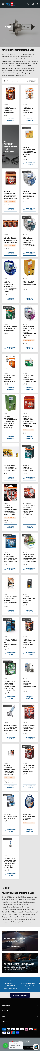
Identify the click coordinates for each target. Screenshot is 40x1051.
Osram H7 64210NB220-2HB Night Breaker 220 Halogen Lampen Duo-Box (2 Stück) (10, 195)
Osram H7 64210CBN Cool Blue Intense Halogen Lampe (28, 468)
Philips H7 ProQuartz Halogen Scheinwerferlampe (29, 685)
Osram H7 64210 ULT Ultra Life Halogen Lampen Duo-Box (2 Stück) (29, 378)
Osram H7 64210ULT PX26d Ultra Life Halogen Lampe (10, 328)
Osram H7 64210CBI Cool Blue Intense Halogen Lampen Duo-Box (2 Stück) (10, 728)
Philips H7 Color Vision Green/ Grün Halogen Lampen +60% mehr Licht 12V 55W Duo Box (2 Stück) (10, 686)
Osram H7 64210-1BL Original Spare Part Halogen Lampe (9, 378)
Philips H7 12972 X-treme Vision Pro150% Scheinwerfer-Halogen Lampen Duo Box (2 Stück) (29, 241)
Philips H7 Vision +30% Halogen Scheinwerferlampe (29, 283)
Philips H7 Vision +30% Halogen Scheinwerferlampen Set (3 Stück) (10, 468)
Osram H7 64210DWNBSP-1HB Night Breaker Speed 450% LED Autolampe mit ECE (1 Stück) (10, 770)
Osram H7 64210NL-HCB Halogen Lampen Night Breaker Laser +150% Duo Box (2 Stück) (29, 510)
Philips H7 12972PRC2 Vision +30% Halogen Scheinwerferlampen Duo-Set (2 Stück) (29, 152)
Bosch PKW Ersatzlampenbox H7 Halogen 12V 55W (29, 599)
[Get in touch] (33, 4)
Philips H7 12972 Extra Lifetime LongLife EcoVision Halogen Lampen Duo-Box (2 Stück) (29, 558)
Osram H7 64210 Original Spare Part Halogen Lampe (28, 109)
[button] (3, 4)
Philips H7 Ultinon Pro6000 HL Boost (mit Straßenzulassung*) (10, 642)
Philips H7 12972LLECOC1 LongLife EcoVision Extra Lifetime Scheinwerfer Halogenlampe (10, 421)
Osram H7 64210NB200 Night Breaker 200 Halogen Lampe (29, 641)
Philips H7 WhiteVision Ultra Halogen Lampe (10, 816)
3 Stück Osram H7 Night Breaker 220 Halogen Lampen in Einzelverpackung (10, 239)
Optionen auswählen (10, 119)
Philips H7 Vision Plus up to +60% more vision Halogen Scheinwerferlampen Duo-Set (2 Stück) (29, 332)
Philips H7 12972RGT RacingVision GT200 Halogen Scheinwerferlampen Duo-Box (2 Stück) (10, 286)
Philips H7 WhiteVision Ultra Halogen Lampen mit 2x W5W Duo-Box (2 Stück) (29, 195)
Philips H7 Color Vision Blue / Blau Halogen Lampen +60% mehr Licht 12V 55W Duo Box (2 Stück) (10, 863)
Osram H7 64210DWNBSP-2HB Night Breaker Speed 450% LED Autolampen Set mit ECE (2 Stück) (10, 510)
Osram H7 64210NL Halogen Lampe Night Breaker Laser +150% (29, 728)
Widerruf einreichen (20, 995)
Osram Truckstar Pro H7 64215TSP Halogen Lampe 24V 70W (29, 768)
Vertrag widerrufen (31, 1047)
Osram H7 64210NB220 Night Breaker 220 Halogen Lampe (10, 109)
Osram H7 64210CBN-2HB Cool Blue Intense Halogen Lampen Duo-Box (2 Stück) (10, 558)
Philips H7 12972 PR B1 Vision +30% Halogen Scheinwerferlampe (10, 600)
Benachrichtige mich (30, 163)
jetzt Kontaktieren (13, 947)
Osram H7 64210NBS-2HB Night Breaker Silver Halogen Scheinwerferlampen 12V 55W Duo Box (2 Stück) (29, 422)
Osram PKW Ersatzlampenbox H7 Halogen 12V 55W (29, 817)
